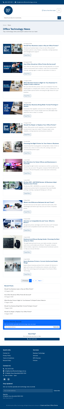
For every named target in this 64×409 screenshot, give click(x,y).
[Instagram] (8, 379)
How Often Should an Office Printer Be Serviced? (40, 64)
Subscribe (56, 327)
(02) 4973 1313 (9, 2)
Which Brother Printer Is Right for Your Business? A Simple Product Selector (40, 83)
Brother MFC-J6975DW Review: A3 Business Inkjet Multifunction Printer (40, 183)
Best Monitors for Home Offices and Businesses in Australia (40, 162)
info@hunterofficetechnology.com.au (26, 2)
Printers (35, 360)
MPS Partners (37, 358)
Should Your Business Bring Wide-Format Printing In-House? (41, 105)
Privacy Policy (7, 355)
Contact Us (6, 353)
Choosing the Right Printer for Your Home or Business (41, 143)
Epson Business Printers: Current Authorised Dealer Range (41, 262)
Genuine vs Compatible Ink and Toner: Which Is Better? (39, 221)
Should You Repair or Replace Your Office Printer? (40, 125)
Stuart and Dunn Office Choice (49, 405)
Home (4, 25)
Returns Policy (7, 360)
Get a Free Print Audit (50, 10)
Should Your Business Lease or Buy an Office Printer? (41, 45)
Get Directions (7, 398)
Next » (40, 281)
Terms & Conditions (8, 358)
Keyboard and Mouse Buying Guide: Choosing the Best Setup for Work (41, 240)
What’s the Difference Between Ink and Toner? (39, 202)
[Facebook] (4, 379)
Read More (27, 55)
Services (35, 355)
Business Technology (39, 353)
